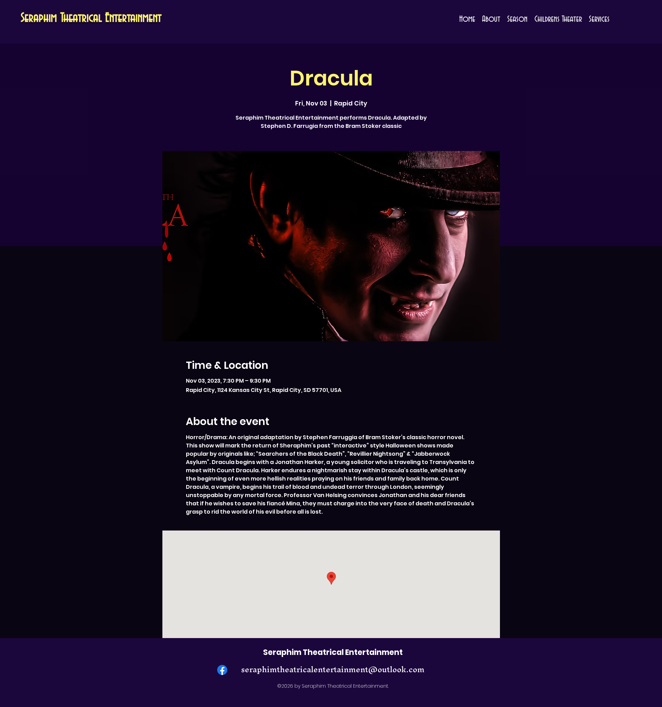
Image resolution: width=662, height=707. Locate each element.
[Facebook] (222, 670)
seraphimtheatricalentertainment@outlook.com (332, 669)
